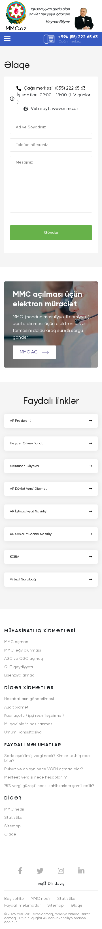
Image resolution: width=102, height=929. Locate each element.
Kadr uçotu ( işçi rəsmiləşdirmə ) (34, 716)
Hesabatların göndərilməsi (29, 699)
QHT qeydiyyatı (18, 667)
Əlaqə (10, 834)
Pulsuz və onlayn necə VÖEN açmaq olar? (43, 769)
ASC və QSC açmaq (23, 659)
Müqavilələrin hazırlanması (28, 724)
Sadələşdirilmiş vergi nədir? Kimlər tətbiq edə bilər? (47, 758)
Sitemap (12, 826)
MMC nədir (14, 809)
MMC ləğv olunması (22, 650)
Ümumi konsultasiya (23, 732)
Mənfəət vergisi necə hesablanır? (35, 777)
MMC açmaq (16, 642)
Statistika (13, 818)
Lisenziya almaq (19, 675)
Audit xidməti (16, 707)
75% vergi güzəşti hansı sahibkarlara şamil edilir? (49, 786)
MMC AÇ (29, 352)
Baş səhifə (14, 899)
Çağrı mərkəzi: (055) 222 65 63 (55, 88)
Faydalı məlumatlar (22, 905)
